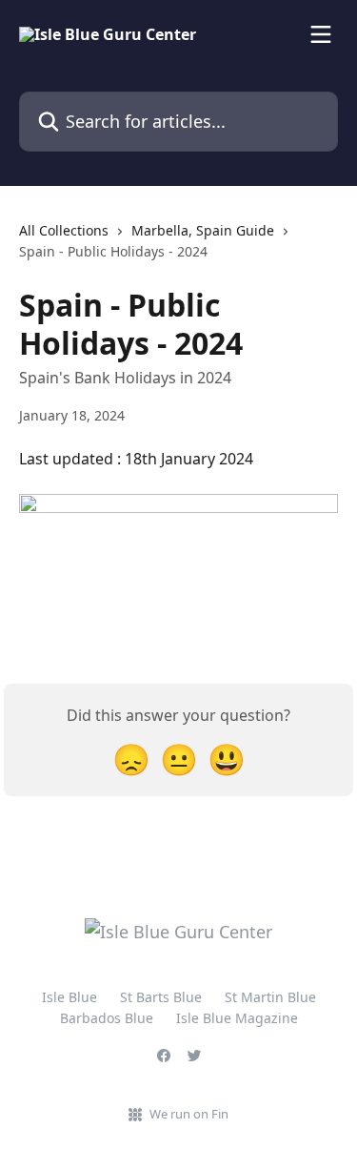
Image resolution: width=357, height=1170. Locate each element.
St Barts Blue (161, 997)
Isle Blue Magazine (237, 1018)
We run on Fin (188, 1113)
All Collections (64, 230)
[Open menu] (321, 34)
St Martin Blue (270, 997)
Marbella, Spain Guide (202, 230)
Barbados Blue (106, 1018)
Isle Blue (69, 997)
